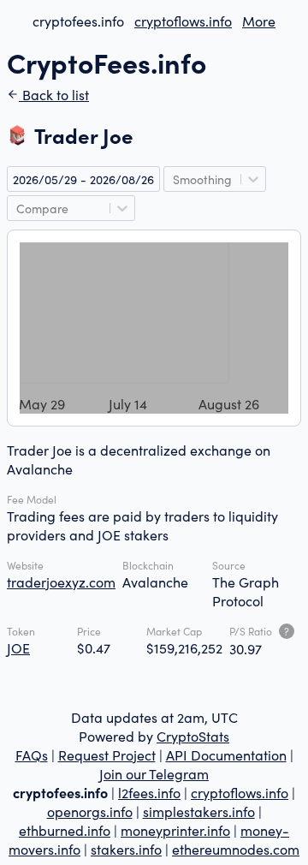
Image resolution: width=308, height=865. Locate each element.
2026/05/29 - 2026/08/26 (83, 179)
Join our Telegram (154, 773)
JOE (18, 647)
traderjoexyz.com (61, 581)
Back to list (54, 94)
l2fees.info (149, 792)
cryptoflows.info (183, 20)
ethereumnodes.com (235, 848)
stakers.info (126, 848)
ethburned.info (64, 829)
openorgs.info (90, 811)
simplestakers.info (199, 811)
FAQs (31, 754)
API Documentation (226, 754)
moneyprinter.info (175, 829)
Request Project (107, 754)
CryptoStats (193, 735)
